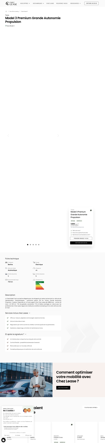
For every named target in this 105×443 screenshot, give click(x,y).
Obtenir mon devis (81, 243)
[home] (11, 3)
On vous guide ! (63, 388)
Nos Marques (37, 3)
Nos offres (24, 3)
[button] (25, 3)
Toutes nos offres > (91, 407)
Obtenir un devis (91, 3)
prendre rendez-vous (81, 238)
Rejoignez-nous (61, 3)
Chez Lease (50, 3)
